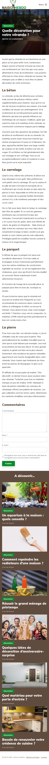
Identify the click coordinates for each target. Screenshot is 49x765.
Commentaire (8, 411)
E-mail (5, 445)
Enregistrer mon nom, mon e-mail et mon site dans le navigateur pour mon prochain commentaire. (25, 456)
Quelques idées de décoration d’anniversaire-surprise (23, 651)
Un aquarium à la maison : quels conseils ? (23, 517)
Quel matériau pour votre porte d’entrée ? (22, 697)
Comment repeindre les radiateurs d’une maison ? (22, 561)
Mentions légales (33, 757)
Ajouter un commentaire (12, 39)
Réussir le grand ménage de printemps (24, 605)
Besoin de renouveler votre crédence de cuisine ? (23, 741)
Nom (5, 435)
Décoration (8, 26)
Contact (44, 757)
